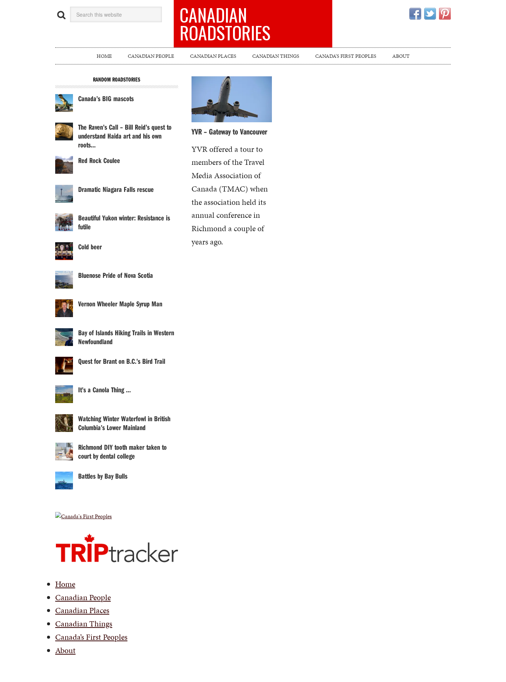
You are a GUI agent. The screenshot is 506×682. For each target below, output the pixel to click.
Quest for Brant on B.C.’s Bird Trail (121, 361)
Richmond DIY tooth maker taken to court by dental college (122, 451)
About (65, 650)
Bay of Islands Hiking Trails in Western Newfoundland (126, 337)
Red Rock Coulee (99, 160)
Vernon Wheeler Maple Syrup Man (120, 303)
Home (65, 584)
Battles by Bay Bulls (102, 475)
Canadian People (83, 597)
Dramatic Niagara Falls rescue (116, 189)
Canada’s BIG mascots (106, 98)
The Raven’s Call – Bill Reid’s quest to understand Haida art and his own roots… (125, 135)
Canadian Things (83, 623)
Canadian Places (82, 610)
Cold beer (90, 246)
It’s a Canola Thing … (104, 389)
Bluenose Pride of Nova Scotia (115, 275)
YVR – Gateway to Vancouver (229, 131)
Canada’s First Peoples (91, 637)
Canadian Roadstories (225, 23)
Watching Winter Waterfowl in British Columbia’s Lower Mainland (124, 423)
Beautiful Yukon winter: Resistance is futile (124, 222)
